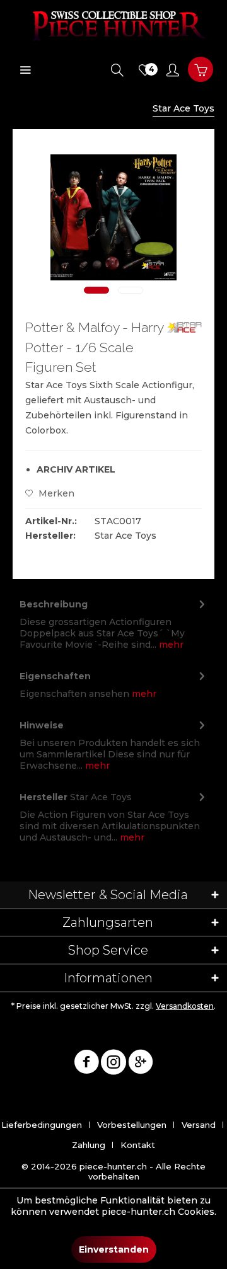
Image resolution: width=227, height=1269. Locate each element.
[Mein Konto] (172, 69)
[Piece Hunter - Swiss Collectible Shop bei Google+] (140, 1064)
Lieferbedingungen (41, 1125)
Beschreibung (54, 604)
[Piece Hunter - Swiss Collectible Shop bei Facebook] (86, 1064)
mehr (169, 644)
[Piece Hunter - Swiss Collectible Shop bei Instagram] (113, 1064)
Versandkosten (185, 1006)
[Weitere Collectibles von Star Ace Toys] (184, 329)
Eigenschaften (55, 676)
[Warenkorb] (200, 69)
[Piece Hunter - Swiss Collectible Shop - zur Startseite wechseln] (113, 25)
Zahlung (88, 1145)
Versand (199, 1125)
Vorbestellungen (131, 1125)
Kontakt (137, 1145)
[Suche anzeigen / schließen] (117, 69)
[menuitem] (25, 69)
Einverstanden (114, 1249)
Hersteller (43, 797)
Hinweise (42, 725)
